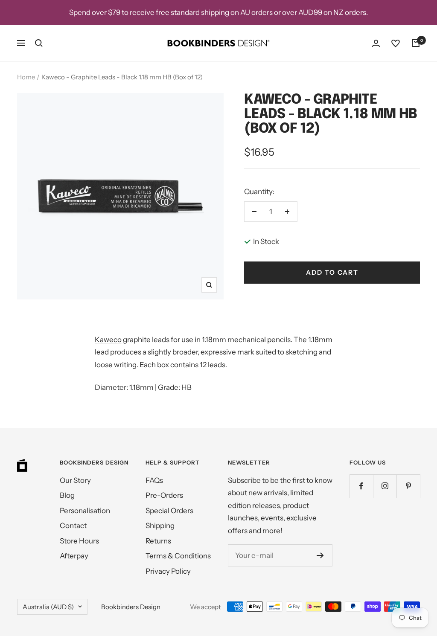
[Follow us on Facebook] (361, 486)
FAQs (154, 480)
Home (26, 77)
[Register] (320, 555)
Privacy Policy (168, 571)
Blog (67, 495)
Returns (158, 541)
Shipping (160, 525)
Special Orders (169, 510)
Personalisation (85, 510)
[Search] (39, 43)
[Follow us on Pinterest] (408, 486)
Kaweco (108, 339)
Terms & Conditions (178, 556)
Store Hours (79, 541)
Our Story (75, 480)
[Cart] (415, 43)
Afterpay (74, 556)
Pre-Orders (164, 495)
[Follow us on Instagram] (384, 486)
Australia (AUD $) (48, 607)
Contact (73, 525)
